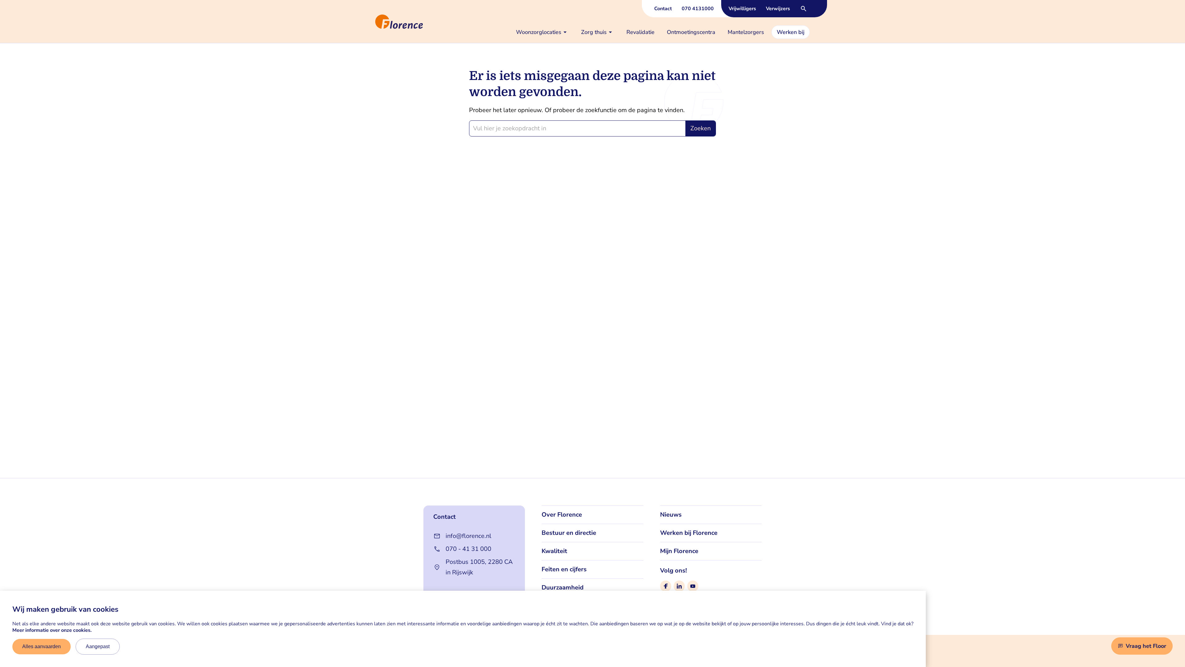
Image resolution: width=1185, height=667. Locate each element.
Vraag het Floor (1146, 646)
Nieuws (671, 514)
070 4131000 (698, 8)
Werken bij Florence (688, 533)
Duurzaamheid (563, 587)
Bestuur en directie (569, 533)
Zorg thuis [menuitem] (594, 32)
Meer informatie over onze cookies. (52, 630)
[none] (542, 32)
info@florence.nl (468, 536)
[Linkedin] (679, 586)
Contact (663, 8)
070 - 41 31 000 (468, 549)
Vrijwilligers (742, 8)
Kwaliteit (554, 551)
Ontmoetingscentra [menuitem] (691, 32)
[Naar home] (372, 21)
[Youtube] (692, 586)
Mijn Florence (679, 551)
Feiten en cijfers (564, 569)
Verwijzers (778, 8)
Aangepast (98, 646)
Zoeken (700, 128)
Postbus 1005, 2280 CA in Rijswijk (479, 567)
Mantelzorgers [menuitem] (746, 32)
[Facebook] (665, 586)
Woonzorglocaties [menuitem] (538, 32)
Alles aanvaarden (41, 646)
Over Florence (562, 514)
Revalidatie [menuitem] (640, 32)
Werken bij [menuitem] (791, 32)
